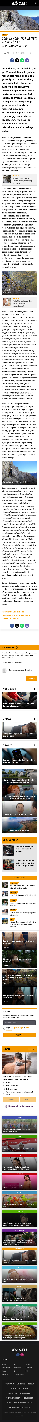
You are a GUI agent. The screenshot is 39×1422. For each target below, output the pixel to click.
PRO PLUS (30, 1384)
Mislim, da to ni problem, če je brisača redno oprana (20, 1093)
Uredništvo (21, 1384)
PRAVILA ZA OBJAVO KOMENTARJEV (12, 662)
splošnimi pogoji (18, 1028)
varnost (28, 615)
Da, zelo (8, 1082)
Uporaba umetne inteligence (19, 1407)
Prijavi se (32, 678)
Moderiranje (15, 1388)
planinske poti (7, 612)
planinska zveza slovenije (11, 615)
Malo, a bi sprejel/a (12, 1086)
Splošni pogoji (28, 1398)
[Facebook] (12, 60)
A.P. (8, 53)
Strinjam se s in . (18, 1029)
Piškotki (25, 1388)
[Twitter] (17, 60)
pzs (22, 615)
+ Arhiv (31, 1049)
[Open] (5, 3)
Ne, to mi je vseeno (12, 1089)
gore (22, 612)
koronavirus (6, 619)
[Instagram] (22, 1354)
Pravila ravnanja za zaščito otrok (19, 1403)
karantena (15, 619)
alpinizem (16, 612)
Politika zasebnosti (13, 1398)
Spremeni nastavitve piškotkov (19, 1393)
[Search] (36, 3)
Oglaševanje (9, 1384)
